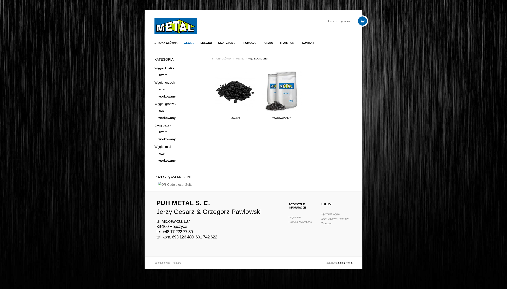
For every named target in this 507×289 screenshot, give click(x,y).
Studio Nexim (345, 262)
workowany (167, 96)
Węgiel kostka (164, 68)
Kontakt (308, 42)
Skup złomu (226, 42)
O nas (330, 21)
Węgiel (189, 42)
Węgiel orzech (164, 82)
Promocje (249, 42)
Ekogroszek (162, 125)
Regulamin (295, 217)
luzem (162, 75)
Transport (288, 42)
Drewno (206, 42)
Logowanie (344, 21)
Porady (268, 42)
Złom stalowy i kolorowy (335, 218)
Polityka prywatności (300, 221)
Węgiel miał (162, 146)
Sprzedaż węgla (330, 213)
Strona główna (165, 42)
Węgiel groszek (165, 104)
